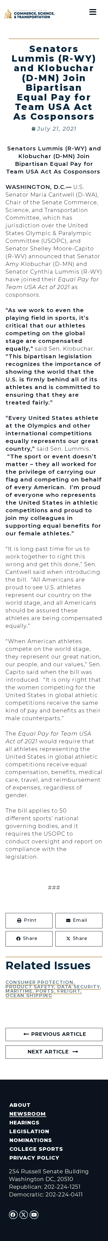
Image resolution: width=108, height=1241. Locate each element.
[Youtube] (34, 1214)
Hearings (24, 1122)
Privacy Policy (34, 1158)
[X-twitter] (23, 1214)
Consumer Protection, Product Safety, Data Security (53, 984)
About (20, 1105)
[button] (29, 920)
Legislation (29, 1131)
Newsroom (27, 1114)
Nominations (30, 1140)
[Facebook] (13, 1214)
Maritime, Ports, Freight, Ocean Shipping (44, 993)
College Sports (36, 1149)
